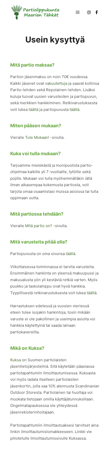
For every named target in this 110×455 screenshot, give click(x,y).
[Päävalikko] (77, 12)
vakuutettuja (56, 83)
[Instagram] (89, 12)
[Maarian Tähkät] (35, 12)
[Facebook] (96, 12)
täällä (70, 253)
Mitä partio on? (38, 225)
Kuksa (15, 359)
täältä (33, 109)
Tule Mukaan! (37, 137)
